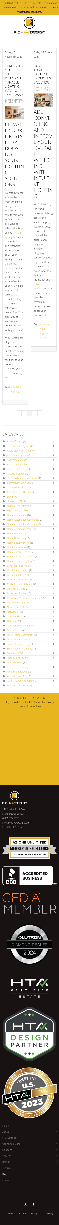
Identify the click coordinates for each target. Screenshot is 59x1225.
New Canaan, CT (15, 607)
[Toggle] (54, 441)
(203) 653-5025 (10, 818)
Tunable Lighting (13, 99)
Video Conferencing (17, 667)
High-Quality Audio (17, 510)
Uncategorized (14, 662)
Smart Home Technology (20, 648)
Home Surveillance (17, 547)
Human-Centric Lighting (19, 561)
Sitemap (33, 1213)
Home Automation (17, 515)
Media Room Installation (20, 584)
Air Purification (14, 441)
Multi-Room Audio (16, 602)
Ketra (44, 329)
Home (5, 1125)
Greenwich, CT (14, 501)
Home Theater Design (19, 551)
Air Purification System (19, 446)
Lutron (45, 324)
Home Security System (19, 542)
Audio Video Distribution (20, 450)
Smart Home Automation (20, 634)
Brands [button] (6, 1161)
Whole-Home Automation (20, 680)
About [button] (5, 1131)
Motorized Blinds (16, 588)
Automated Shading (17, 464)
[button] (4, 27)
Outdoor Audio (15, 616)
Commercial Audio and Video (22, 478)
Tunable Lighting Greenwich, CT (21, 102)
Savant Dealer (14, 630)
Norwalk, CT (13, 611)
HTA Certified (9, 1137)
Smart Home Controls (18, 639)
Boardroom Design (17, 469)
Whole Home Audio (17, 671)
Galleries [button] (6, 1155)
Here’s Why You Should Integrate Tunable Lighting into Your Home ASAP (14, 80)
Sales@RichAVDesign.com (15, 822)
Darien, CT (12, 496)
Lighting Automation (17, 570)
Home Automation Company (22, 524)
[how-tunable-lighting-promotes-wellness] (43, 100)
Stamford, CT (14, 653)
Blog (4, 1173)
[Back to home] (29, 27)
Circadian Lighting (16, 473)
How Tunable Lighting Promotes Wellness (42, 74)
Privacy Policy (47, 1213)
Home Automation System (21, 528)
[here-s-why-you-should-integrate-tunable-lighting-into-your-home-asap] (14, 112)
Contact (6, 1179)
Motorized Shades (16, 593)
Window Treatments (17, 685)
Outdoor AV (13, 621)
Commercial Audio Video (20, 482)
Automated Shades (17, 459)
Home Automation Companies (23, 519)
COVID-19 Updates (17, 487)
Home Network (15, 533)
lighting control (44, 335)
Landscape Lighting (17, 565)
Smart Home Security (18, 644)
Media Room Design (17, 579)
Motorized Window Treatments (23, 597)
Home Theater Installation (20, 556)
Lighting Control (15, 574)
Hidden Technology (17, 505)
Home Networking (16, 538)
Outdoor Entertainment (19, 625)
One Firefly (21, 1213)
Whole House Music (17, 676)
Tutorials (6, 1167)
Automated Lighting (17, 455)
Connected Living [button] (11, 1143)
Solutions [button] (7, 1149)
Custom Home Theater (19, 492)
